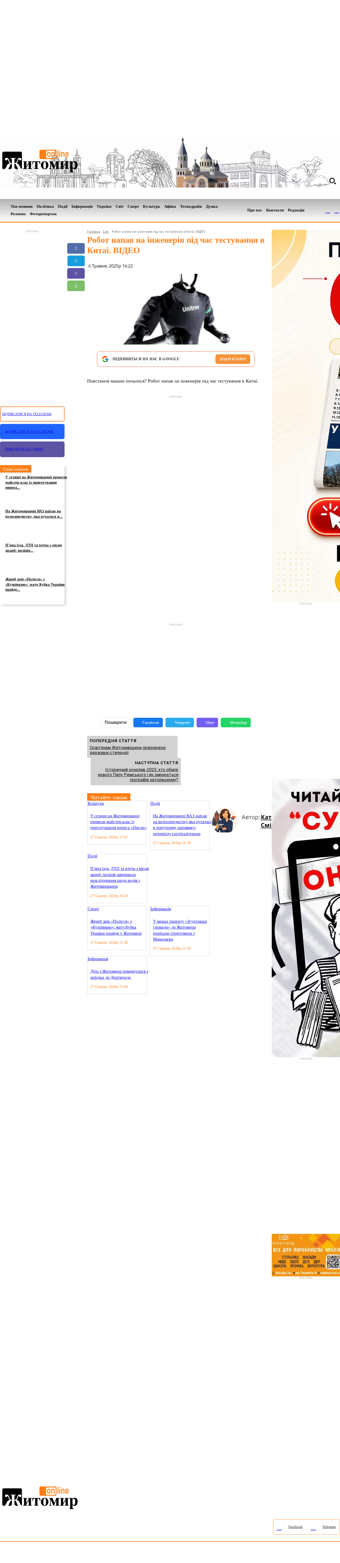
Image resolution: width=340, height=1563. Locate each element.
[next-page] (217, 804)
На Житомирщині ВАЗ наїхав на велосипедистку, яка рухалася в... (34, 514)
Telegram (182, 722)
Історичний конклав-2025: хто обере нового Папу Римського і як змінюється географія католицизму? (138, 774)
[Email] (76, 298)
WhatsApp (238, 722)
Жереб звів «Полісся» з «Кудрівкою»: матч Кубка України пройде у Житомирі (116, 927)
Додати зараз (233, 359)
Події (155, 803)
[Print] (76, 323)
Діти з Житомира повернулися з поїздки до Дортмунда (119, 974)
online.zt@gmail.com (293, 1553)
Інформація (160, 909)
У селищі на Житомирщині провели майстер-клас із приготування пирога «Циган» (118, 822)
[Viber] (76, 273)
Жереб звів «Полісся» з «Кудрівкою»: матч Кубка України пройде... (35, 584)
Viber (210, 722)
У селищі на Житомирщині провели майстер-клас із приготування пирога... (36, 482)
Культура (96, 803)
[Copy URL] (76, 310)
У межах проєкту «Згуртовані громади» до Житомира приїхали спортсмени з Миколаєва (180, 930)
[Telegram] (337, 210)
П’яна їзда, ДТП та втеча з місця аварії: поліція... (33, 548)
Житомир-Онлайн (43, 1553)
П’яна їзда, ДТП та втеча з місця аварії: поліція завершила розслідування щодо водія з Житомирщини (119, 877)
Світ (106, 231)
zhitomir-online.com (227, 1553)
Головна (93, 231)
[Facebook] (328, 210)
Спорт (93, 909)
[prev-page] (213, 804)
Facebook (150, 722)
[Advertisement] (32, 315)
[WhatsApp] (76, 286)
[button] (332, 180)
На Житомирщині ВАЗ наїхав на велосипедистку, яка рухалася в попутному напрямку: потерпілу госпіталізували (182, 825)
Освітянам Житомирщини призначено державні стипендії (128, 750)
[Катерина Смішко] (226, 821)
